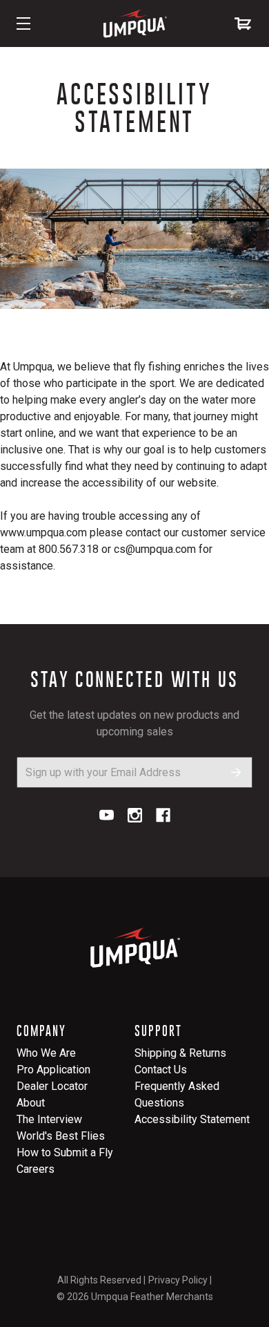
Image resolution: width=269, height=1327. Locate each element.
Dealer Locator (52, 1086)
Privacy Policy (178, 1280)
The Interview (49, 1119)
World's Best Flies (61, 1135)
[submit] (236, 772)
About (31, 1102)
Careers (35, 1169)
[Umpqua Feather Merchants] (134, 23)
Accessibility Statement (192, 1119)
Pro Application (53, 1069)
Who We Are (46, 1053)
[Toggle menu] (23, 23)
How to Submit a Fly (65, 1152)
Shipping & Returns (180, 1053)
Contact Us (160, 1069)
